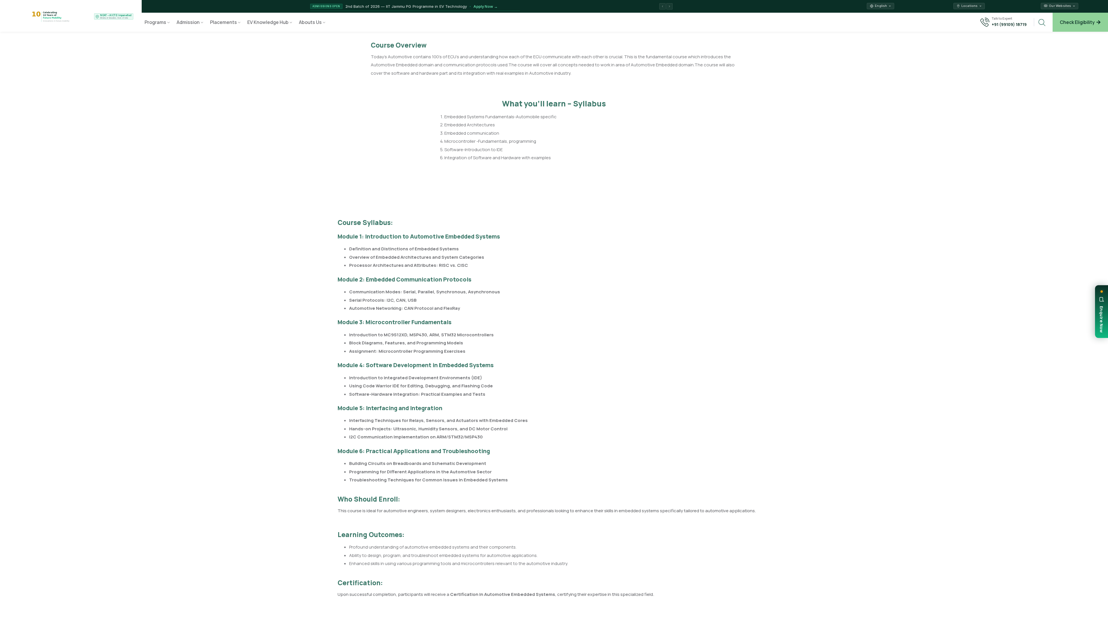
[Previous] (662, 6)
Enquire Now (1101, 319)
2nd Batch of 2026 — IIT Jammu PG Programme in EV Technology (421, 6)
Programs (155, 22)
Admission (188, 22)
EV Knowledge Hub (268, 22)
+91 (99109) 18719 (1009, 24)
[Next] (669, 6)
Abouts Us (310, 22)
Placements (223, 22)
